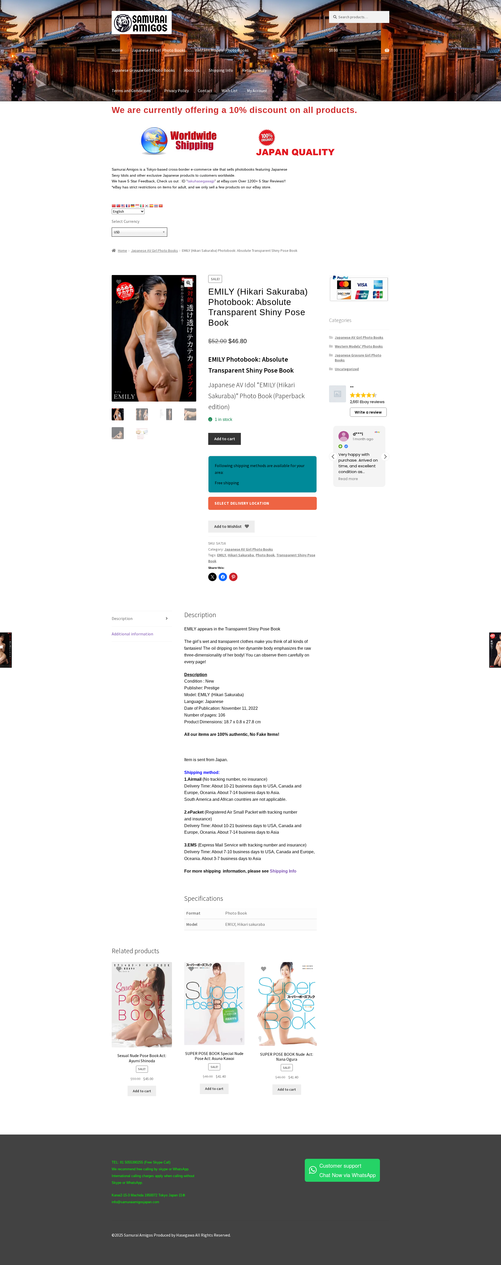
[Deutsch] (132, 205)
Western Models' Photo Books (359, 346)
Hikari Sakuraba (241, 555)
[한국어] (147, 205)
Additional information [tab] (132, 633)
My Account (257, 90)
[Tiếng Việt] (161, 205)
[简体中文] (114, 205)
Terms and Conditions (133, 90)
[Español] (151, 205)
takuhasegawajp (201, 181)
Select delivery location (241, 503)
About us (192, 70)
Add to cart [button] (142, 1091)
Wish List (230, 90)
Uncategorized (347, 369)
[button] (188, 283)
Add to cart (224, 438)
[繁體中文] (118, 205)
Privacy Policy (176, 90)
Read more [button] (348, 479)
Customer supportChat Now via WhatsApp (347, 1170)
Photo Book (265, 555)
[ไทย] (156, 205)
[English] (123, 205)
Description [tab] (122, 618)
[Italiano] (142, 205)
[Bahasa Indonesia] (137, 205)
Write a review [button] (368, 412)
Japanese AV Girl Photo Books (159, 50)
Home (117, 50)
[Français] (128, 205)
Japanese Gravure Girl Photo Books (143, 70)
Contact (205, 90)
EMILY (221, 555)
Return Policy (254, 70)
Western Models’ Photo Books (222, 50)
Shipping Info (221, 70)
